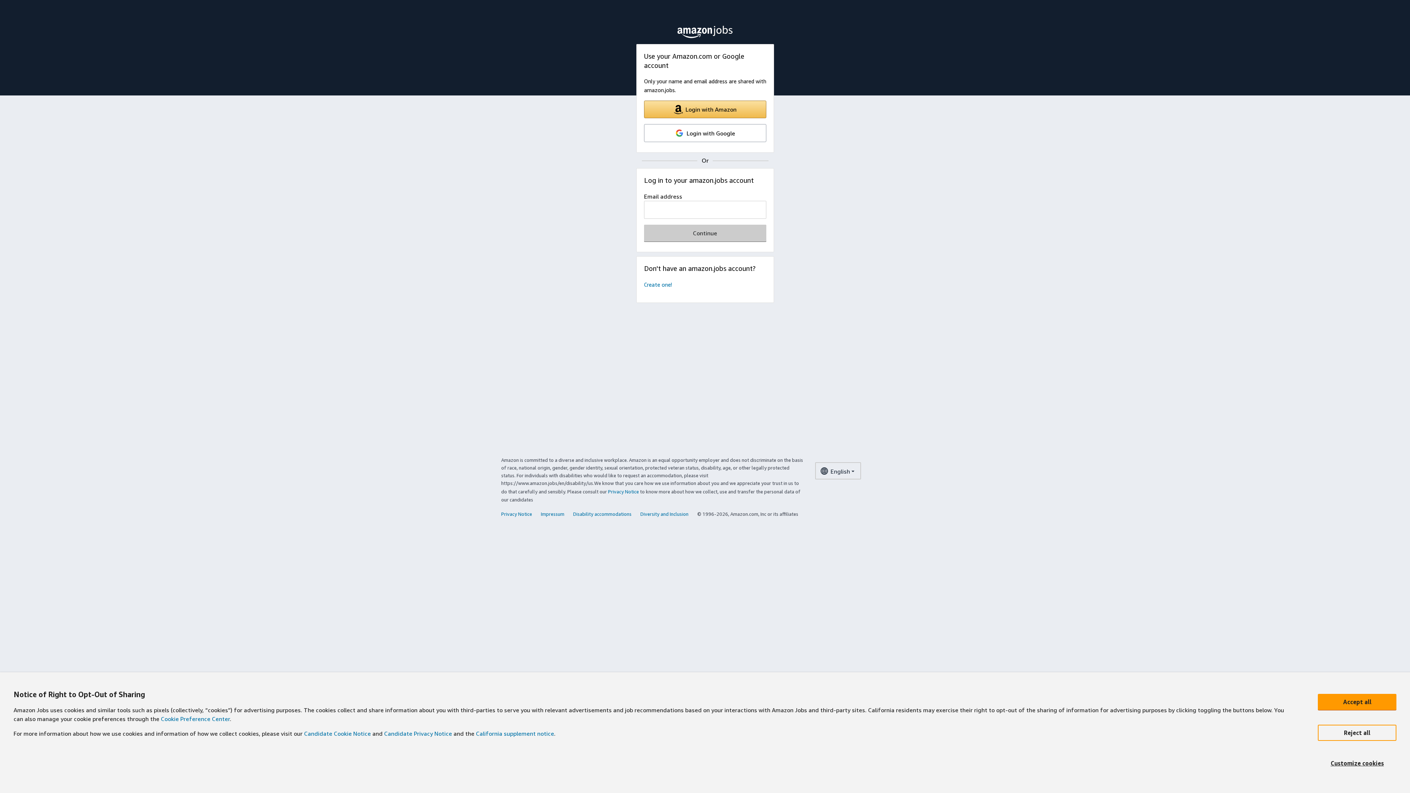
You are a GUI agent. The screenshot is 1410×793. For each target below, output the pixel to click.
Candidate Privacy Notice (418, 733)
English (840, 471)
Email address (663, 196)
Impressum (552, 514)
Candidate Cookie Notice (337, 733)
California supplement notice (515, 733)
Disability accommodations (602, 514)
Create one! (658, 285)
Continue (705, 233)
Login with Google (711, 133)
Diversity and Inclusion (664, 514)
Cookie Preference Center (195, 719)
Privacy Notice (623, 492)
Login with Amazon (711, 109)
